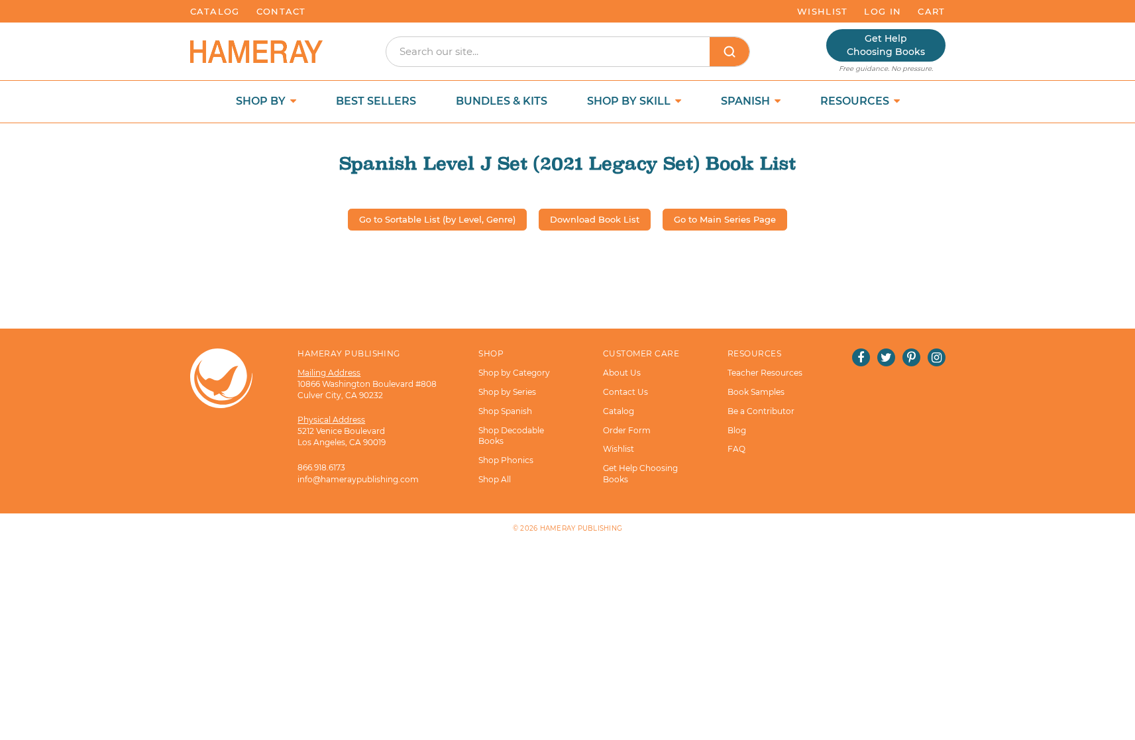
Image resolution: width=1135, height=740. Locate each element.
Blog (737, 430)
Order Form (627, 430)
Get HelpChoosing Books (886, 45)
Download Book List (594, 219)
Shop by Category (514, 373)
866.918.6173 (321, 467)
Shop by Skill (630, 101)
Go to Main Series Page (725, 219)
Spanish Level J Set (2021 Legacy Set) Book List (567, 163)
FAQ (736, 449)
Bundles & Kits (501, 101)
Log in (882, 11)
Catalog (215, 11)
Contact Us (625, 392)
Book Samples (756, 392)
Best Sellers (376, 101)
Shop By (262, 101)
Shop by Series (507, 392)
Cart (931, 11)
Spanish (747, 101)
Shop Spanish (505, 411)
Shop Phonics (505, 460)
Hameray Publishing (581, 528)
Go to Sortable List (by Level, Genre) (437, 219)
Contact (281, 11)
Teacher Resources (765, 373)
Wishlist (822, 11)
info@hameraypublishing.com (358, 479)
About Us (622, 373)
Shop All (494, 479)
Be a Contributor (761, 411)
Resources (856, 101)
